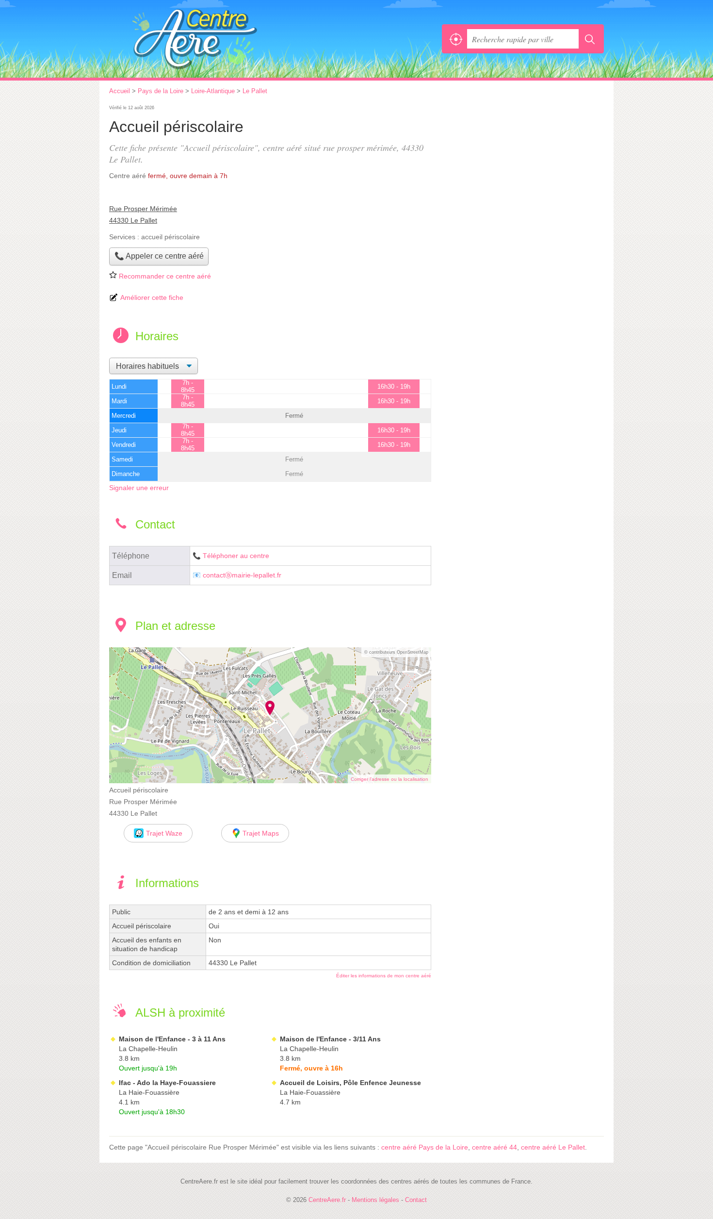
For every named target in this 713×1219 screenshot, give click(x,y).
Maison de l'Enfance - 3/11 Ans (330, 1039)
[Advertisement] (522, 171)
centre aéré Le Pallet (553, 1147)
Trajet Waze (164, 833)
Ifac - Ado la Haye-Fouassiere (167, 1083)
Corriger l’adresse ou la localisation (389, 779)
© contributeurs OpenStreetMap (396, 652)
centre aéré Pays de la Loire (424, 1147)
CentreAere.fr (216, 38)
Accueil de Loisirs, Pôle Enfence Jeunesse (350, 1083)
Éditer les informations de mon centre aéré (383, 975)
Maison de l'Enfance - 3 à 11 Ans (172, 1039)
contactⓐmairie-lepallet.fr (242, 575)
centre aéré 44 (494, 1147)
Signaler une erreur (139, 488)
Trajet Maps (261, 833)
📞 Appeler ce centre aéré (159, 256)
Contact (416, 1199)
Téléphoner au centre (236, 556)
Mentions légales (375, 1199)
